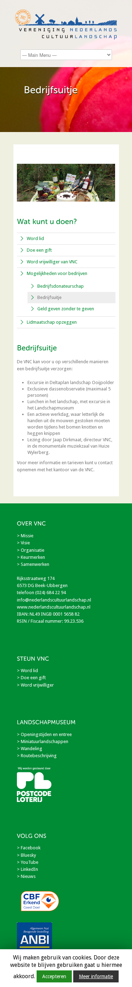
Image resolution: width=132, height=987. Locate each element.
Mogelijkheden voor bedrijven (57, 273)
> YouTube (27, 862)
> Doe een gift (31, 677)
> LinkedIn (27, 869)
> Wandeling (29, 748)
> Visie (23, 542)
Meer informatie (96, 976)
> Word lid (27, 670)
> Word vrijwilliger (35, 685)
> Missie (25, 535)
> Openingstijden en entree (44, 734)
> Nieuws (26, 876)
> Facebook (28, 847)
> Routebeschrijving (37, 755)
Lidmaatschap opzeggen (52, 322)
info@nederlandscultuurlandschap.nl (54, 600)
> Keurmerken (31, 557)
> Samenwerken (33, 564)
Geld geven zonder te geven (65, 308)
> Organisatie (30, 550)
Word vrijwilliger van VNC (52, 261)
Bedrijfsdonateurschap (60, 286)
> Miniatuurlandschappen (42, 741)
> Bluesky (26, 855)
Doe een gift (39, 250)
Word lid (35, 238)
